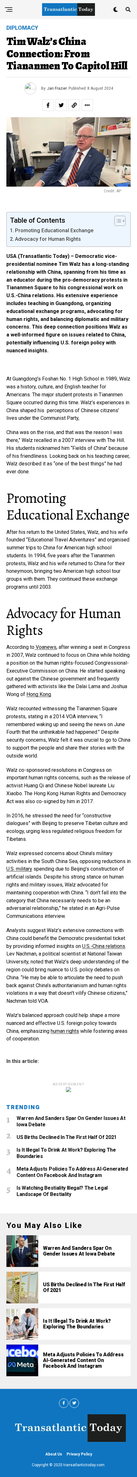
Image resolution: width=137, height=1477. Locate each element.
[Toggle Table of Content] (117, 220)
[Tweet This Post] (61, 105)
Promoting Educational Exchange (54, 230)
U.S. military (19, 869)
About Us (53, 1454)
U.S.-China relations (103, 946)
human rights (65, 1031)
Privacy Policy (79, 1454)
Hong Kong (38, 694)
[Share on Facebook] (48, 105)
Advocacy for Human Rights (48, 239)
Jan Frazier (57, 88)
